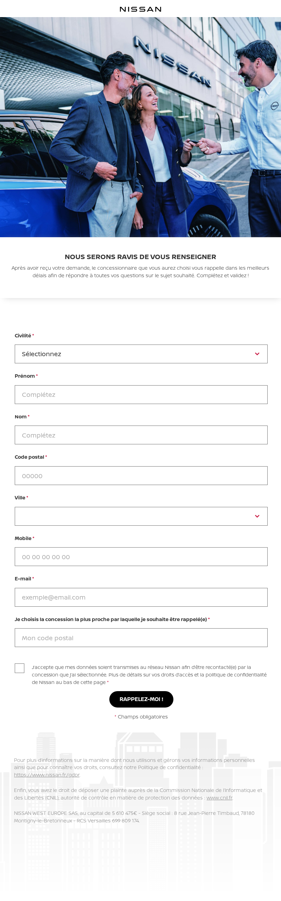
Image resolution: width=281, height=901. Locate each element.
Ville (21, 497)
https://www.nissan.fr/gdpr (47, 774)
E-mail (24, 578)
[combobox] (141, 637)
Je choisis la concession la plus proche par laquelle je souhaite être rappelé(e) (112, 619)
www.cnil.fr (219, 797)
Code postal (31, 457)
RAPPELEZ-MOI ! (141, 699)
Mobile (24, 538)
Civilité (24, 335)
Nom (22, 416)
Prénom (26, 376)
